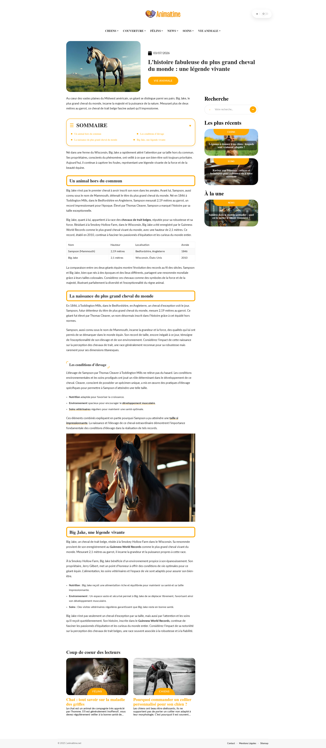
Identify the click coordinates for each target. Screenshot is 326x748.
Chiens (164, 691)
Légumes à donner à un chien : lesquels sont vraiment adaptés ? (231, 145)
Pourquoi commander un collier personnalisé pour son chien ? (162, 701)
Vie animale (163, 80)
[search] (257, 14)
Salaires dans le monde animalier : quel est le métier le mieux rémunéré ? (231, 216)
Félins (97, 691)
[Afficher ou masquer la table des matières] (149, 126)
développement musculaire (138, 403)
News (231, 203)
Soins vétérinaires (79, 409)
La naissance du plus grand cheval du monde (95, 139)
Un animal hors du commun (87, 133)
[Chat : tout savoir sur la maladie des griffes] (97, 676)
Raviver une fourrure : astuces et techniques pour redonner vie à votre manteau (231, 173)
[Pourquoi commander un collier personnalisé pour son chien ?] (164, 676)
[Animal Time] (163, 14)
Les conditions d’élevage (152, 133)
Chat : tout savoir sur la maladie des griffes (95, 701)
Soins (231, 161)
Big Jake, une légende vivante (151, 139)
